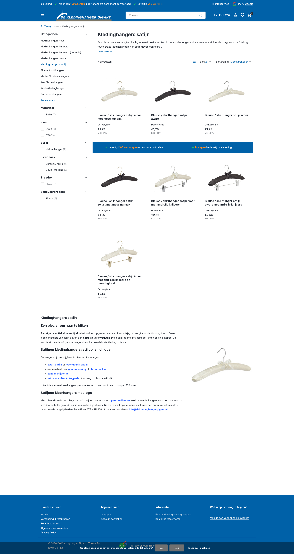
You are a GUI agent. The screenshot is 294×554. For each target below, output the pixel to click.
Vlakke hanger (56, 149)
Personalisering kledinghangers (173, 514)
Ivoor (51, 134)
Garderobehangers (51, 94)
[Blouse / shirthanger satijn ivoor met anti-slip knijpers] (173, 177)
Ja (161, 548)
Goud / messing (56, 169)
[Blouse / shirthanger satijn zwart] (173, 91)
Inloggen (106, 514)
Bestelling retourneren (168, 518)
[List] (194, 61)
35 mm (51, 198)
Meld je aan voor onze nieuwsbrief (229, 517)
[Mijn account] (235, 15)
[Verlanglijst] (242, 15)
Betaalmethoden (50, 523)
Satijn (51, 114)
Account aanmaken (111, 518)
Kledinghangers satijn (54, 64)
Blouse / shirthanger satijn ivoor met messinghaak (119, 116)
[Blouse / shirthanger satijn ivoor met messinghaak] (119, 91)
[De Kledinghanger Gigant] (85, 15)
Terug (47, 26)
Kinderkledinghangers (53, 88)
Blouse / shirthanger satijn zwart (169, 116)
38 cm (51, 184)
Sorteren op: (223, 61)
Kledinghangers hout (52, 40)
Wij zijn (44, 514)
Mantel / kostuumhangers (55, 76)
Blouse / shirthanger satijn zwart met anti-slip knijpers (223, 202)
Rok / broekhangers (52, 82)
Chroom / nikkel (57, 163)
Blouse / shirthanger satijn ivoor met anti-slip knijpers (173, 202)
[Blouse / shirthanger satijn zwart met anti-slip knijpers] (226, 177)
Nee (177, 548)
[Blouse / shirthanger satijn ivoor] (226, 91)
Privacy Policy (48, 532)
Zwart (51, 128)
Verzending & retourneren (55, 518)
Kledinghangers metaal (53, 58)
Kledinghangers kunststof (55, 46)
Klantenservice (221, 3)
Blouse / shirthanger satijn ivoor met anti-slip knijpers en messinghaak (119, 280)
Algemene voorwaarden (54, 528)
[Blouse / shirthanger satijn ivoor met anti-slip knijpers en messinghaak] (119, 252)
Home (56, 26)
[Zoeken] (200, 15)
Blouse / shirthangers (52, 70)
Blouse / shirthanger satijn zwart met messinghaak (115, 202)
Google (249, 3)
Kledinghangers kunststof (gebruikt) (61, 52)
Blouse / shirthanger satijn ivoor (226, 115)
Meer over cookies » (199, 548)
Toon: (201, 61)
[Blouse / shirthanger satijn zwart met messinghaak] (119, 177)
